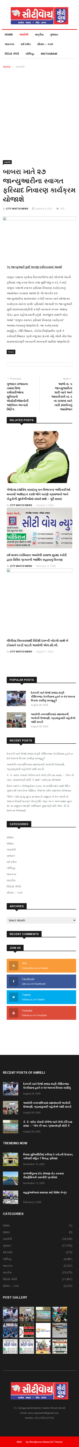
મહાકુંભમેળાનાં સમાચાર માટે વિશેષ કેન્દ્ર (45, 1192)
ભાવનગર (9, 44)
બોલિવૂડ (30, 53)
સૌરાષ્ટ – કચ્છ (45, 44)
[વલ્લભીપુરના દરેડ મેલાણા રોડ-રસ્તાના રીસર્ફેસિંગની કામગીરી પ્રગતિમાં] (11, 1179)
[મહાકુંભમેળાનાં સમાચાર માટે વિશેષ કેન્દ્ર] (11, 1198)
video (10, 843)
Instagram (49, 53)
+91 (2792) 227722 (44, 1418)
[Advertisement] (39, 110)
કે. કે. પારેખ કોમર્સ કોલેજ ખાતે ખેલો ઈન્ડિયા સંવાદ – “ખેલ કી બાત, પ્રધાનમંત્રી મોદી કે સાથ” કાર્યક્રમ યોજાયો (40, 777)
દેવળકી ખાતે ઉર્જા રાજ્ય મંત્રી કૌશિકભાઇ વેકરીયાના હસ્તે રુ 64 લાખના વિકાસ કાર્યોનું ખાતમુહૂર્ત (53, 696)
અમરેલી (23, 34)
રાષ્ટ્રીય (39, 34)
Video (10, 837)
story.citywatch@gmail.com (43, 1413)
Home (9, 34)
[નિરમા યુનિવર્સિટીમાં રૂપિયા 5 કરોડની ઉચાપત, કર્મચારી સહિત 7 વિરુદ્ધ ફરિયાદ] (11, 1160)
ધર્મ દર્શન (26, 44)
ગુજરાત (54, 34)
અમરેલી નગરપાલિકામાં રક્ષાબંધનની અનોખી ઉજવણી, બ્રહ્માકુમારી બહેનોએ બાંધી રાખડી (53, 718)
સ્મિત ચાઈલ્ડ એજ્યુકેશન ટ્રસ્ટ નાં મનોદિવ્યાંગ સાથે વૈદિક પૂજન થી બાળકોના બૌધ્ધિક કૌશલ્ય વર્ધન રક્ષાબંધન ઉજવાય (39, 788)
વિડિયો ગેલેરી (12, 53)
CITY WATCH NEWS (17, 208)
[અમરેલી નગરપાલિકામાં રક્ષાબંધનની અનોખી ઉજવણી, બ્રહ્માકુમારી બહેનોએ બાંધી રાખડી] (17, 720)
